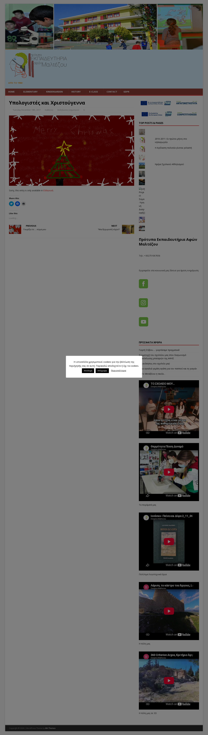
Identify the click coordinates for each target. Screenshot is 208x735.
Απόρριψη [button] (102, 370)
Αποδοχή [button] (88, 370)
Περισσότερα (118, 370)
